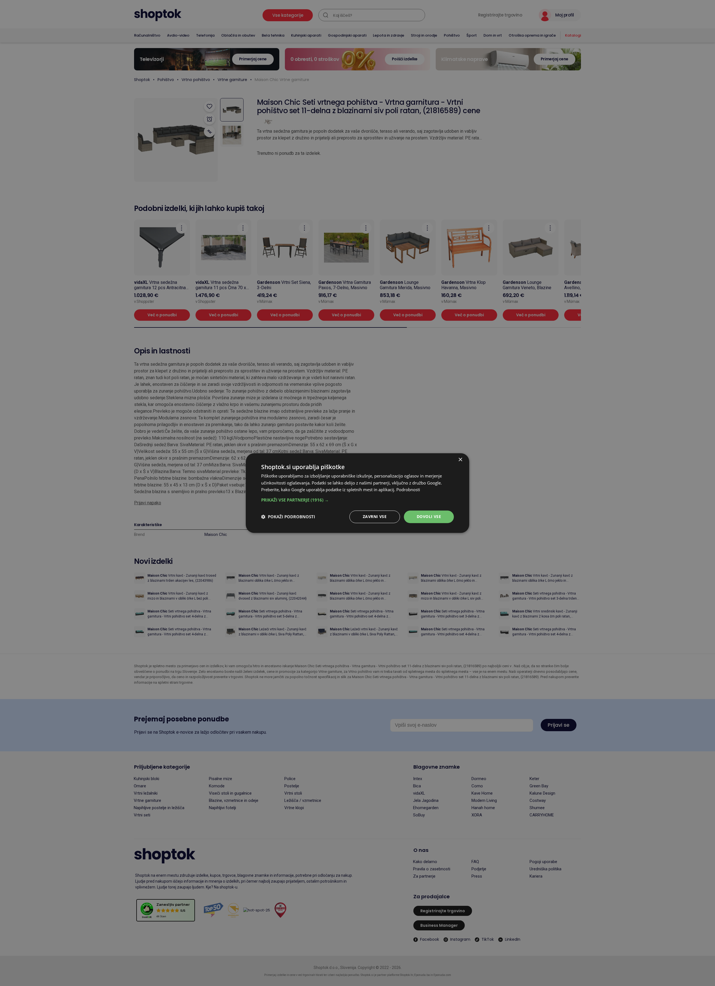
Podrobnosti (408, 490)
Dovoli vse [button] (429, 516)
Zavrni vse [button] (375, 516)
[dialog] (357, 493)
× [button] (460, 460)
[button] (357, 499)
